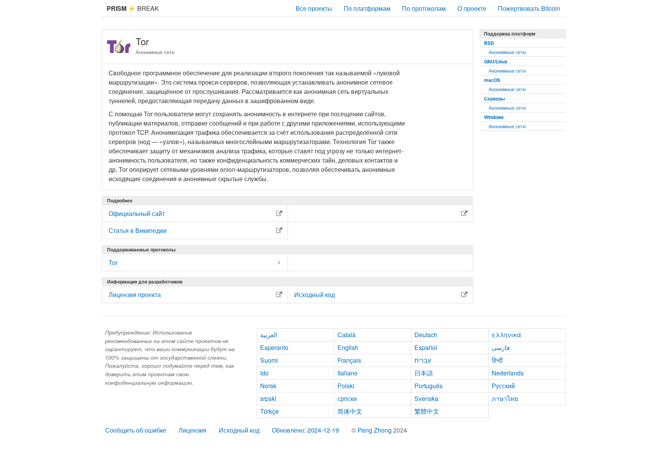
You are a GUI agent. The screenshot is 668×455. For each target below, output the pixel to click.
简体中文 (349, 411)
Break (133, 8)
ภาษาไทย (505, 398)
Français (349, 360)
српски (347, 398)
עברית (422, 360)
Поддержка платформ (509, 33)
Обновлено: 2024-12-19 (305, 430)
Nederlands (508, 372)
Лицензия (192, 430)
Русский (503, 385)
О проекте (471, 8)
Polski (345, 385)
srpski (268, 398)
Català (346, 334)
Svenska (426, 398)
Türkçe (269, 411)
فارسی (501, 347)
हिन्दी (497, 360)
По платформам (367, 8)
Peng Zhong (375, 430)
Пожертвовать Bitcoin (529, 8)
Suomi (269, 360)
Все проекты (314, 8)
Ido (264, 372)
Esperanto (274, 347)
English (347, 347)
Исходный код (239, 430)
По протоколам (424, 8)
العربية (268, 334)
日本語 (423, 372)
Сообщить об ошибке (135, 430)
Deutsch (425, 334)
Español (425, 347)
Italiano (347, 372)
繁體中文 (426, 411)
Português (428, 385)
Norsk (268, 385)
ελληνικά (506, 334)
